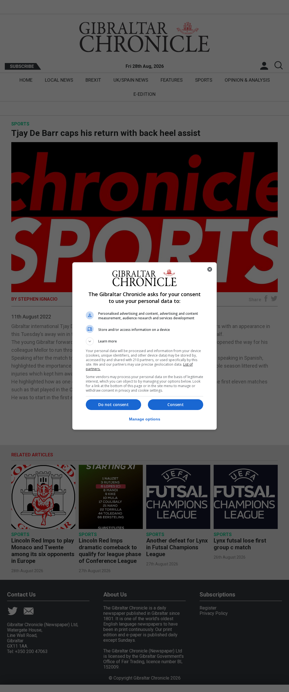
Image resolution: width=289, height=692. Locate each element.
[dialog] (144, 346)
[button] (144, 341)
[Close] (209, 269)
